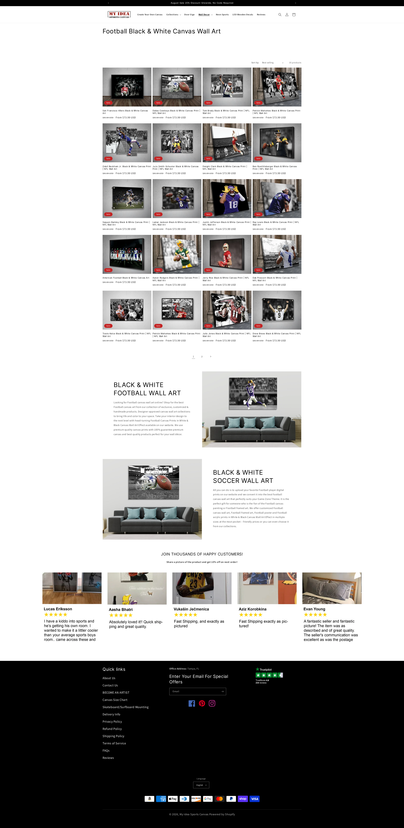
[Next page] (210, 356)
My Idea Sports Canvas (194, 814)
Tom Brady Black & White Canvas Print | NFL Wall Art (226, 111)
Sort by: (255, 62)
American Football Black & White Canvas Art (126, 277)
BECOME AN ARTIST (116, 692)
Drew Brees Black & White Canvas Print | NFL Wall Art (277, 334)
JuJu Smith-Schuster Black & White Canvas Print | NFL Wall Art (176, 167)
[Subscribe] (222, 691)
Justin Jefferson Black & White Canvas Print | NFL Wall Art (227, 223)
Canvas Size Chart (115, 700)
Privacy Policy (112, 721)
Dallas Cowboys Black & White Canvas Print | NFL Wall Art (176, 111)
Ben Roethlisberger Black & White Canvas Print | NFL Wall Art (275, 167)
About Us (109, 678)
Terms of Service (114, 743)
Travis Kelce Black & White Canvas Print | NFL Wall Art (127, 334)
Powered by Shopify (222, 814)
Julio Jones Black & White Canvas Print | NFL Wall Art (227, 334)
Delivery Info (111, 714)
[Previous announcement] (108, 3)
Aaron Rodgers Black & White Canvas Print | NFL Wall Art (176, 279)
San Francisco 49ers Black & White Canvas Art (125, 111)
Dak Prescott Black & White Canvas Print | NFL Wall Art (275, 279)
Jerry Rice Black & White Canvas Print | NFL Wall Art (226, 279)
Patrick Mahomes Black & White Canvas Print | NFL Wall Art (276, 111)
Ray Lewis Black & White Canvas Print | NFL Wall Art (276, 223)
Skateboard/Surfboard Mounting (126, 707)
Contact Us (110, 685)
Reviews (108, 758)
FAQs (106, 750)
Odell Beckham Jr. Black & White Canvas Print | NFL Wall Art (127, 167)
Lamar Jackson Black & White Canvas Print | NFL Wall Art (176, 223)
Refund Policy (112, 729)
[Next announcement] (295, 3)
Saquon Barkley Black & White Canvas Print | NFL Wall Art (126, 223)
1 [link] (193, 356)
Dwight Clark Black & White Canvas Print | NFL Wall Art (225, 167)
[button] (173, 14)
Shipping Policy (113, 736)
